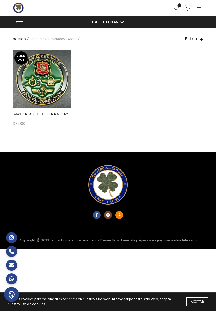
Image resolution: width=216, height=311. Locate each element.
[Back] (19, 21)
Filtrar (191, 39)
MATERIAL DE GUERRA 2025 (41, 113)
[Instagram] (108, 215)
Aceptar (197, 301)
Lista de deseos (179, 5)
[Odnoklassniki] (119, 215)
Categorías (105, 22)
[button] (11, 294)
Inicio (22, 39)
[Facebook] (97, 215)
